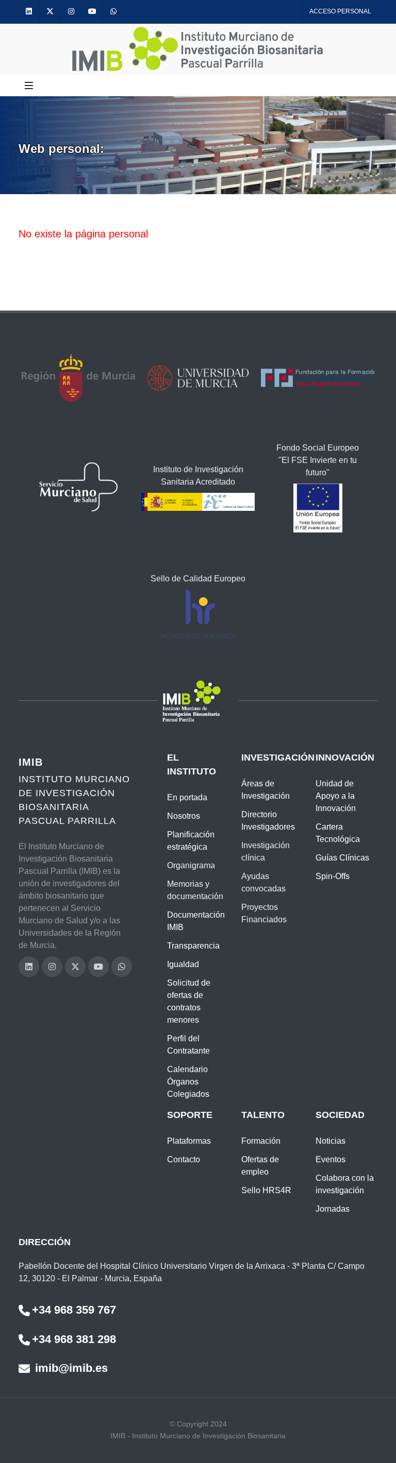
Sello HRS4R (266, 1190)
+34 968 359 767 (74, 1309)
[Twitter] (50, 11)
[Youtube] (92, 11)
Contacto (183, 1159)
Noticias (330, 1141)
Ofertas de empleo (260, 1165)
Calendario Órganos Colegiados (188, 1081)
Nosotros (183, 816)
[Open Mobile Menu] (29, 85)
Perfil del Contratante (188, 1044)
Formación (260, 1141)
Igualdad (183, 964)
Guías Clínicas (342, 857)
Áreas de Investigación (265, 789)
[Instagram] (71, 11)
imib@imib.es (70, 1368)
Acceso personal (340, 11)
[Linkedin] (29, 11)
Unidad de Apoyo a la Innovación (336, 796)
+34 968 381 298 (74, 1339)
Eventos (330, 1159)
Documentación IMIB (196, 921)
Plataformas (189, 1141)
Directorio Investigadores (268, 820)
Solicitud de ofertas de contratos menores (188, 1001)
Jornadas (333, 1208)
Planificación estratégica (190, 840)
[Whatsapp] (113, 11)
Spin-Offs (333, 876)
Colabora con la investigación (345, 1184)
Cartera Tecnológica (338, 833)
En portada (187, 797)
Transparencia (193, 945)
